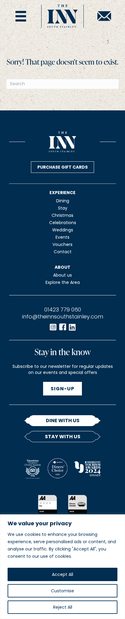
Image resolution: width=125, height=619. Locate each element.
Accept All (62, 574)
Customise (62, 591)
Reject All (62, 607)
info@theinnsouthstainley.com (62, 316)
